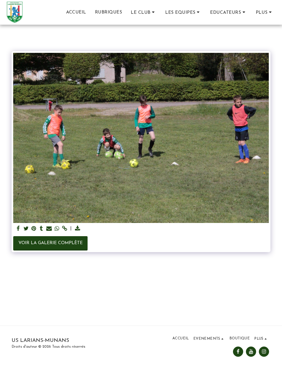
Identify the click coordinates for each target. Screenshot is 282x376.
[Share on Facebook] (18, 229)
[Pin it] (33, 229)
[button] (144, 12)
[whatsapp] (56, 229)
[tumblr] (41, 229)
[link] (64, 229)
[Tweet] (26, 229)
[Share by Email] (49, 229)
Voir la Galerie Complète (50, 243)
